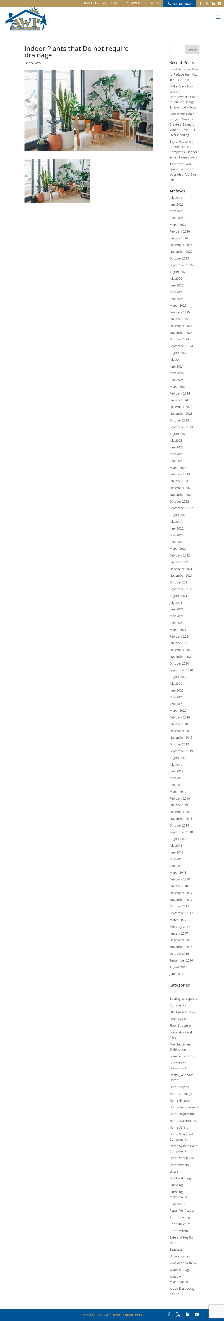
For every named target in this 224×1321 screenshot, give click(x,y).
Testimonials (133, 3)
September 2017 (181, 913)
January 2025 (179, 319)
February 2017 (180, 927)
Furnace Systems (182, 1056)
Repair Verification (182, 1210)
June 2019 (177, 771)
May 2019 (177, 778)
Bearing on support (183, 998)
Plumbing (176, 1185)
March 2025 (178, 305)
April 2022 (177, 542)
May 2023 (177, 454)
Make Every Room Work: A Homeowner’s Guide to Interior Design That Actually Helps (184, 96)
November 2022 (181, 494)
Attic (173, 992)
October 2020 (179, 663)
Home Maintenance (184, 1120)
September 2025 (181, 265)
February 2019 (180, 798)
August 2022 (178, 515)
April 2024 (177, 380)
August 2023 (178, 434)
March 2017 (178, 920)
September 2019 (181, 751)
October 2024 (179, 339)
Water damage (180, 1270)
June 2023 (177, 447)
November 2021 (181, 575)
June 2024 (177, 366)
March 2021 (178, 630)
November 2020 (181, 656)
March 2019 (178, 791)
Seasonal (176, 1249)
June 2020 (177, 690)
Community (178, 1005)
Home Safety (179, 1127)
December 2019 (181, 731)
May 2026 (177, 211)
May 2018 (177, 859)
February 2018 (180, 879)
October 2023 (179, 420)
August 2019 (178, 758)
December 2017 (181, 893)
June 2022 (177, 528)
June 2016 (177, 974)
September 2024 (181, 346)
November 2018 (181, 818)
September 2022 (181, 508)
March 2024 (178, 386)
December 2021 (181, 569)
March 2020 (178, 710)
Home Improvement (184, 1107)
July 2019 (176, 765)
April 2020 (177, 704)
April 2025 (177, 299)
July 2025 (176, 278)
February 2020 (180, 717)
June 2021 (177, 609)
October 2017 (179, 906)
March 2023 (178, 468)
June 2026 (177, 204)
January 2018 (179, 886)
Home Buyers (179, 1087)
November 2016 (181, 947)
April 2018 (177, 866)
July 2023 (176, 440)
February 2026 (180, 231)
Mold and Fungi (180, 1178)
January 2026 (179, 238)
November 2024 (181, 333)
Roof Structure (180, 1224)
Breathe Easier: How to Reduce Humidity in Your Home (184, 74)
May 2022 (177, 535)
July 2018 (176, 845)
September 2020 (181, 670)
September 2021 (181, 589)
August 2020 (178, 677)
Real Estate (178, 1204)
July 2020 (176, 683)
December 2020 (181, 650)
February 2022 (180, 555)
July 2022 (176, 521)
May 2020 (177, 697)
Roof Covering (180, 1217)
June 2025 (177, 285)
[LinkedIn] (213, 3)
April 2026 (177, 218)
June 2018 (177, 852)
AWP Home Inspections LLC (124, 1315)
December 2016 (181, 940)
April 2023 (177, 461)
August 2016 (178, 967)
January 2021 (179, 643)
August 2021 (178, 596)
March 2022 (178, 548)
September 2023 (181, 427)
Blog (113, 3)
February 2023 (180, 474)
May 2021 (177, 616)
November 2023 (181, 413)
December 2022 (181, 488)
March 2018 (178, 872)
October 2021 (179, 582)
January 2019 (179, 805)
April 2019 (177, 785)
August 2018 (178, 839)
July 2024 (176, 359)
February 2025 (180, 312)
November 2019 (181, 737)
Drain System (179, 1019)
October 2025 (179, 258)
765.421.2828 (181, 4)
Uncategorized (180, 1256)
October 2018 (179, 825)
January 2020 (179, 724)
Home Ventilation (182, 1158)
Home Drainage (181, 1094)
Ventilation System (183, 1263)
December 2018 (181, 812)
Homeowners (179, 1165)
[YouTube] (219, 3)
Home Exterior (180, 1100)
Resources (91, 3)
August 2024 (178, 353)
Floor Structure (180, 1025)
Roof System (179, 1231)
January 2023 (179, 481)
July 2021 (176, 603)
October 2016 (179, 953)
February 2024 (180, 393)
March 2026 (178, 224)
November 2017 (181, 900)
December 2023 (181, 407)
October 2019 (179, 744)
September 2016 (181, 960)
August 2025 (178, 272)
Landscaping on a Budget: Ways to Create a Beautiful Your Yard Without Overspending (182, 124)
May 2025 (177, 292)
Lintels (174, 1171)
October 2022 (179, 501)
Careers (154, 3)
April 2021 (177, 623)
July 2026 (176, 198)
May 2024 (177, 373)
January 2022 (179, 562)
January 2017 (179, 933)
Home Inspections (182, 1114)
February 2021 (180, 636)
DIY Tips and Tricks (183, 1012)
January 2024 (179, 400)
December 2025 (181, 245)
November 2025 (181, 251)
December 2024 (181, 326)
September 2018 (181, 832)
